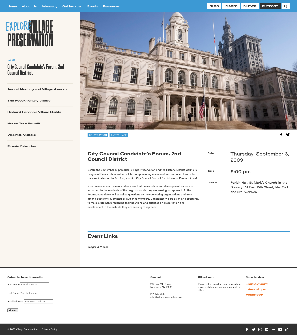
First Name (13, 284)
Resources (111, 6)
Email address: (15, 301)
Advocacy (49, 6)
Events (92, 6)
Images (231, 6)
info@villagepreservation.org (166, 297)
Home (12, 6)
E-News (249, 6)
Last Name (13, 292)
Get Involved (72, 6)
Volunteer (254, 294)
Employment (257, 283)
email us (217, 284)
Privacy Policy (49, 329)
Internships (256, 289)
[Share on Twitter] (288, 134)
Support (270, 6)
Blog (214, 6)
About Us (29, 6)
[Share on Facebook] (281, 134)
